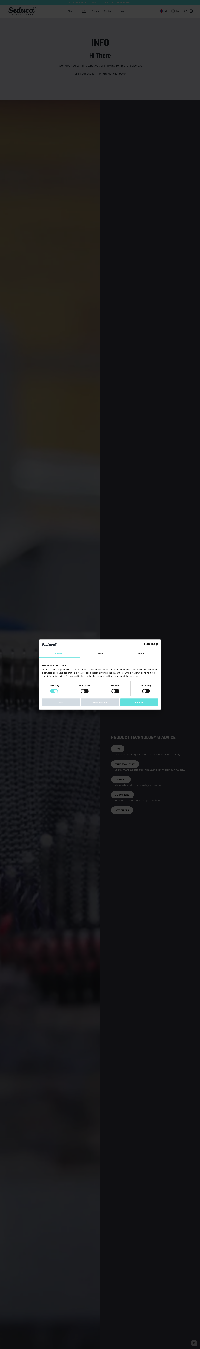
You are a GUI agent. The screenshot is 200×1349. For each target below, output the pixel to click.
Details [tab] (100, 654)
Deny (61, 702)
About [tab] (141, 654)
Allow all (139, 702)
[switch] (85, 691)
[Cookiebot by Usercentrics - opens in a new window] (146, 645)
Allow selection (100, 702)
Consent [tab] (59, 654)
